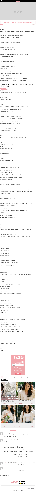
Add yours (12, 430)
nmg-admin (29, 24)
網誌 (1, 24)
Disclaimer (28, 488)
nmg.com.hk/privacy (16, 368)
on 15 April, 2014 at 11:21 (11, 433)
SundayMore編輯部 (4, 403)
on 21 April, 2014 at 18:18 (14, 467)
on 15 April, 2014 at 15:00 (14, 439)
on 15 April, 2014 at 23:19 (13, 462)
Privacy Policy (32, 488)
